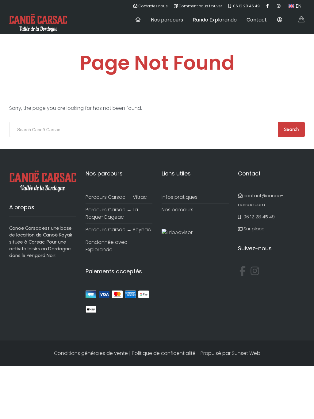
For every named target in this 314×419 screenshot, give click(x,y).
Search (291, 129)
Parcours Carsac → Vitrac (116, 197)
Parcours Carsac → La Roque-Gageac (112, 213)
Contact (257, 19)
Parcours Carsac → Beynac (118, 229)
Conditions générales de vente (91, 353)
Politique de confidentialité (164, 353)
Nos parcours (167, 19)
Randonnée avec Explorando (106, 246)
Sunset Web (246, 353)
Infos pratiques (179, 197)
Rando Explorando (215, 19)
